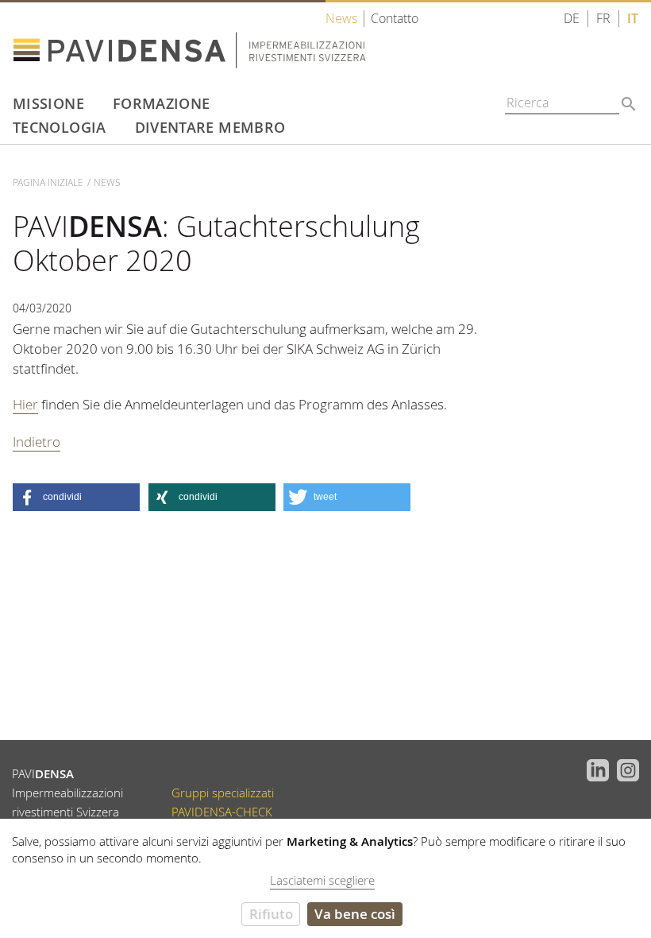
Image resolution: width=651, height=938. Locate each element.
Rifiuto (271, 914)
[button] (76, 497)
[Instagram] (624, 768)
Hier (25, 404)
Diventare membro (210, 127)
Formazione (161, 103)
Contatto (394, 18)
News (341, 18)
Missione (48, 103)
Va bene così (354, 914)
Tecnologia (59, 127)
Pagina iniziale (48, 182)
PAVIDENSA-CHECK (221, 812)
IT (632, 18)
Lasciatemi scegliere (322, 880)
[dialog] (325, 878)
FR (603, 18)
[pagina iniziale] (219, 43)
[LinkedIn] (593, 768)
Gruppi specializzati (222, 792)
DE (572, 18)
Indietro (36, 442)
